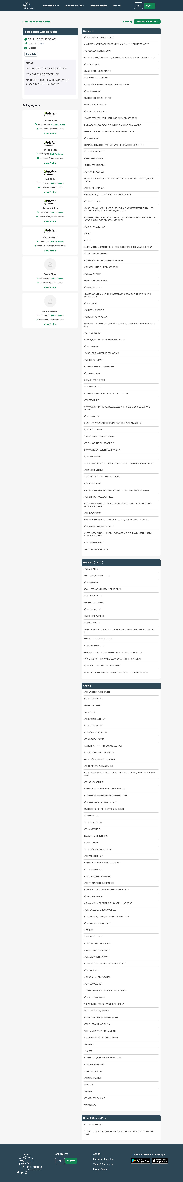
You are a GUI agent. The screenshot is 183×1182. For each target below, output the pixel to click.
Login (138, 5)
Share (126, 21)
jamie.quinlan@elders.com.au (51, 319)
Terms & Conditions (103, 1164)
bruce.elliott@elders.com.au (51, 282)
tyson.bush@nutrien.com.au (51, 158)
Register (149, 5)
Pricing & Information (103, 1159)
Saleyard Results (98, 5)
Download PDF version (146, 21)
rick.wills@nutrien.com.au (51, 187)
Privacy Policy (100, 1169)
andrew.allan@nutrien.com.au (51, 216)
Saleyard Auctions (74, 5)
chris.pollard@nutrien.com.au (51, 129)
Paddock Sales (51, 5)
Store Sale (31, 54)
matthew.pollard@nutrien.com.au (51, 246)
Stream (117, 5)
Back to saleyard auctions (38, 21)
